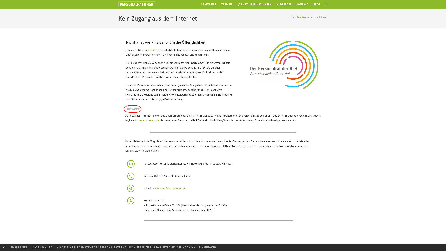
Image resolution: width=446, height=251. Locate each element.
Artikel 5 (153, 50)
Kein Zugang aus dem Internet (312, 17)
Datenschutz (42, 247)
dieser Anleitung (147, 120)
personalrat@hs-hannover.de (169, 188)
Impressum (19, 247)
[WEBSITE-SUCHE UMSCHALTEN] (326, 4)
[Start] (292, 17)
